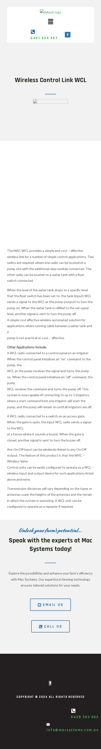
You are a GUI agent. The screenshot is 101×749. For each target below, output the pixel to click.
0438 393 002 (85, 717)
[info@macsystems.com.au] (48, 724)
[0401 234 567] (33, 31)
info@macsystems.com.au (73, 730)
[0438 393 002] (73, 710)
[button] (50, 22)
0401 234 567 (44, 38)
